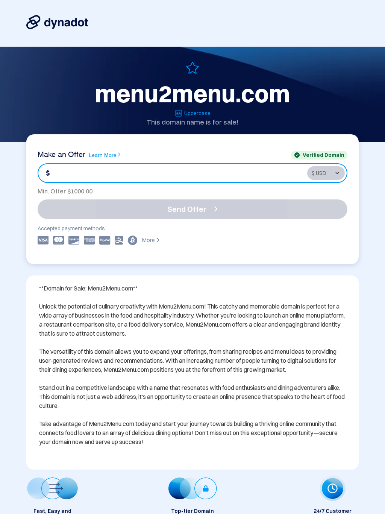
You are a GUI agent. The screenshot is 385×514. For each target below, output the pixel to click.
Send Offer (186, 209)
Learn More (103, 154)
